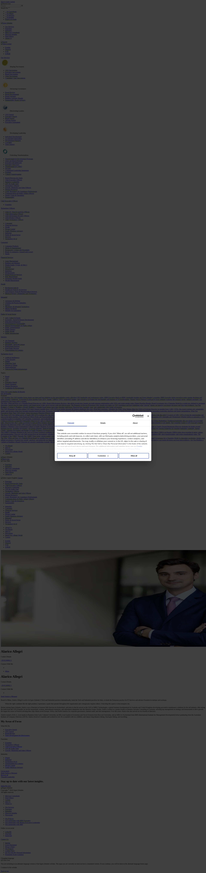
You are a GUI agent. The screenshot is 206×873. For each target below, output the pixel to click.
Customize (102, 456)
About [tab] (135, 423)
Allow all (134, 456)
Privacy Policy (134, 449)
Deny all (72, 456)
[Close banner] (148, 416)
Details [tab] (103, 423)
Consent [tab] (71, 423)
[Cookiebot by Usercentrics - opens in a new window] (134, 416)
